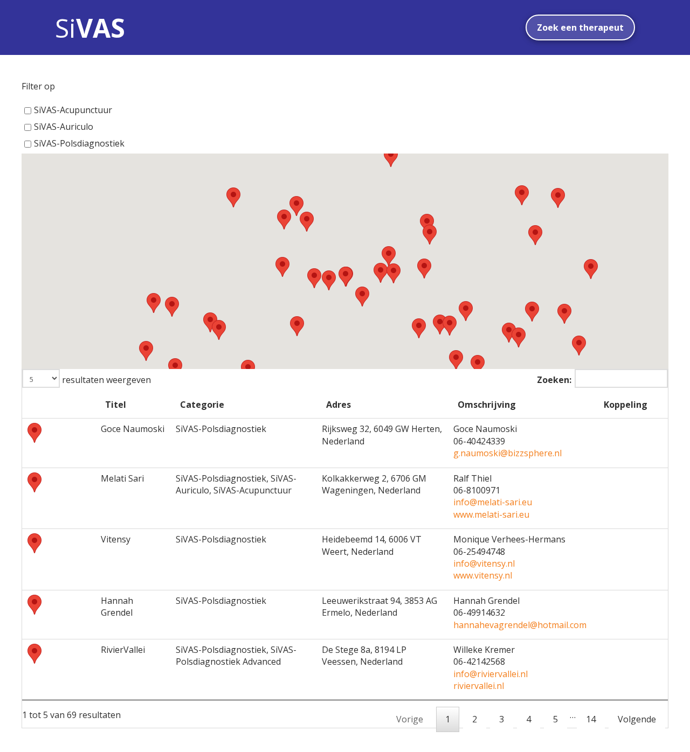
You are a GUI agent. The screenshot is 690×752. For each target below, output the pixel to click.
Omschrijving (487, 404)
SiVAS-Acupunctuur (73, 110)
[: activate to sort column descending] (58, 406)
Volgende (637, 719)
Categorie (202, 404)
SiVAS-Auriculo (63, 127)
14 (591, 719)
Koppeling (625, 404)
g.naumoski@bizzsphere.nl (507, 453)
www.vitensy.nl (482, 575)
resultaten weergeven (105, 380)
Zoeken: (554, 380)
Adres (338, 404)
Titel (115, 404)
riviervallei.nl (478, 686)
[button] (362, 297)
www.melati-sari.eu (491, 514)
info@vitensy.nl (484, 563)
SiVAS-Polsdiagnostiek (79, 143)
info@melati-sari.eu (492, 502)
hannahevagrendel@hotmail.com (519, 625)
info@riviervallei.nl (490, 674)
